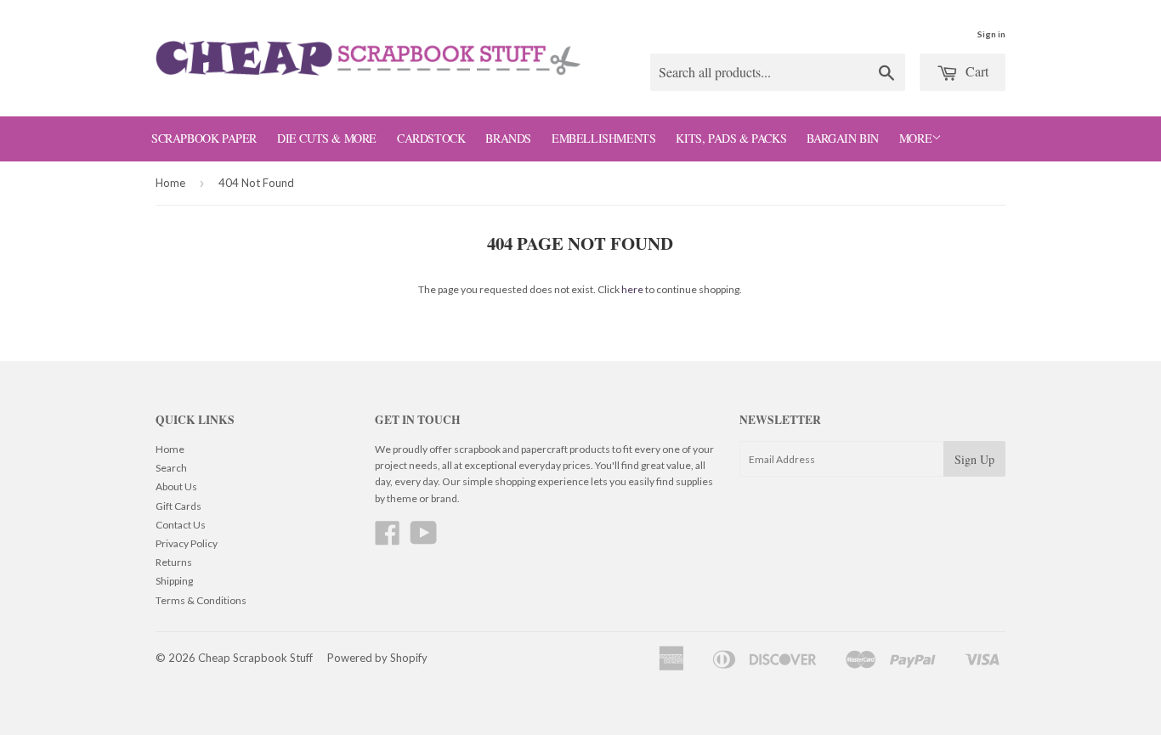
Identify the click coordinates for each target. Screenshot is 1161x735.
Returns (174, 562)
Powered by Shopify (377, 657)
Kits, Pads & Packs (731, 138)
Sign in (991, 34)
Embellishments (603, 138)
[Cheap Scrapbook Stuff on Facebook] (387, 539)
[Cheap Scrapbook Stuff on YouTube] (424, 539)
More (915, 138)
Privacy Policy (187, 543)
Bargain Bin (843, 138)
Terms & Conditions (201, 600)
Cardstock (431, 138)
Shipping (174, 580)
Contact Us (181, 524)
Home (170, 182)
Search (171, 467)
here (632, 289)
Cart (975, 71)
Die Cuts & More (327, 138)
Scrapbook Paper (204, 138)
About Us (176, 486)
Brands (508, 138)
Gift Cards (178, 506)
